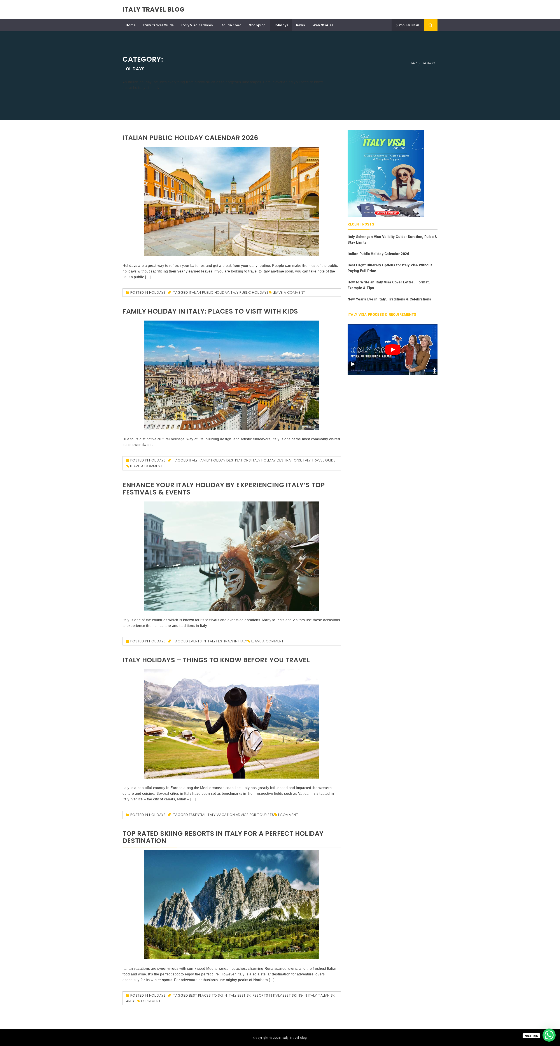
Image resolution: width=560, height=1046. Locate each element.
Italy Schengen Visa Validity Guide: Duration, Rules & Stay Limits (392, 240)
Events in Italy (202, 641)
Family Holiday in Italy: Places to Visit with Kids (210, 311)
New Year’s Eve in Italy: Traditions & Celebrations (389, 299)
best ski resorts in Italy (260, 995)
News (300, 25)
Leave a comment (289, 292)
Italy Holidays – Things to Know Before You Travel (216, 660)
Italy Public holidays (249, 292)
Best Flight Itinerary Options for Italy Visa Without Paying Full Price (390, 268)
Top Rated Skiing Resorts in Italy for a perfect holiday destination (223, 837)
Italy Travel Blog (153, 9)
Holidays (281, 25)
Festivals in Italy (231, 641)
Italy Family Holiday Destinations (220, 460)
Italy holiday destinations (276, 460)
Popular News (409, 25)
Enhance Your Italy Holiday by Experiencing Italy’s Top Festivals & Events (223, 488)
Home (131, 25)
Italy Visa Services (197, 25)
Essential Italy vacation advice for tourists (231, 814)
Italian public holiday (209, 292)
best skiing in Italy (300, 995)
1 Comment (288, 814)
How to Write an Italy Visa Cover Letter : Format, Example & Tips (389, 285)
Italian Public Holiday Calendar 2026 (190, 137)
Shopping (257, 25)
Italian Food (231, 25)
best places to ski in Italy (213, 995)
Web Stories (323, 25)
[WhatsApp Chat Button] (549, 1035)
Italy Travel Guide (158, 25)
